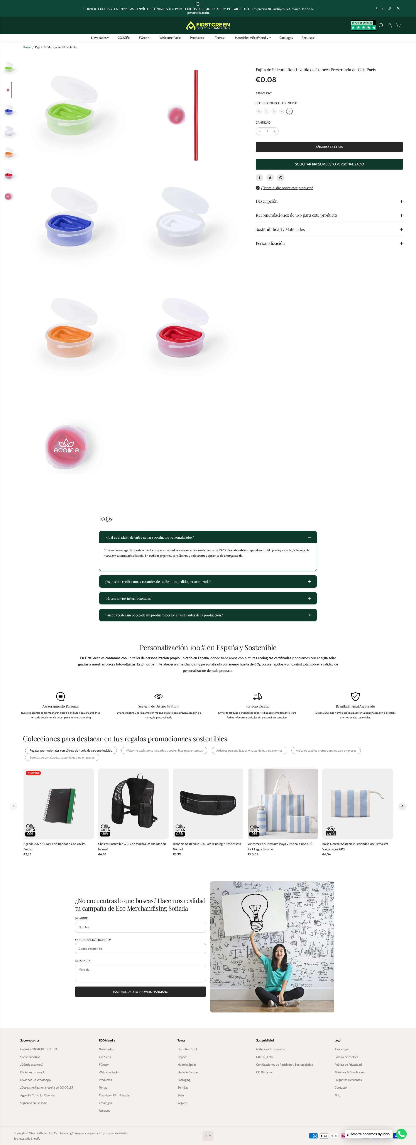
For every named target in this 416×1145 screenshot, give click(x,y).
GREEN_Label (265, 1057)
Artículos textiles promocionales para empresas (326, 750)
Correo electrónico (93, 939)
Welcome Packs (170, 38)
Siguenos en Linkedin (33, 1103)
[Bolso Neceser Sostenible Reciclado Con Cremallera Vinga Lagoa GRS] (357, 804)
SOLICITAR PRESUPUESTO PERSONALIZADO (329, 164)
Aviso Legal (342, 1049)
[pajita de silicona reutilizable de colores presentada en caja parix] (76, 112)
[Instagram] (389, 8)
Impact (182, 1057)
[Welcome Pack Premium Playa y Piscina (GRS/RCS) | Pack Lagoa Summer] (283, 804)
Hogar (27, 47)
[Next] (402, 806)
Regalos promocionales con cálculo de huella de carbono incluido (71, 750)
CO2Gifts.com (265, 1072)
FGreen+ (145, 38)
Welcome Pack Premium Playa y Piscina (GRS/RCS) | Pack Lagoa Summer (280, 846)
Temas (220, 38)
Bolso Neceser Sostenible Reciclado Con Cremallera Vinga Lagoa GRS (355, 846)
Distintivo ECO (187, 1049)
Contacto (341, 1087)
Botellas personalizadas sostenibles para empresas (62, 757)
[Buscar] (381, 25)
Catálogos (286, 38)
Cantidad (263, 122)
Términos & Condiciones (350, 1072)
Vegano (182, 1103)
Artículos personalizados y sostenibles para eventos (249, 750)
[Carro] (398, 25)
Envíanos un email (32, 1072)
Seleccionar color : (277, 103)
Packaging (184, 1080)
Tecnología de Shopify (27, 1138)
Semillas (183, 1087)
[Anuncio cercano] (398, 8)
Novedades (99, 38)
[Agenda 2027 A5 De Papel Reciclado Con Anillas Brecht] (59, 804)
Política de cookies (346, 1057)
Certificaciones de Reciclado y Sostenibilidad (284, 1065)
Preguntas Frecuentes (348, 1080)
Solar (181, 1095)
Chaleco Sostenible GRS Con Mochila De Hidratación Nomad (132, 846)
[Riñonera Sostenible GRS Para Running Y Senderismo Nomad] (208, 804)
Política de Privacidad (348, 1065)
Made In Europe (188, 1072)
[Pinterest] (280, 177)
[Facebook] (376, 8)
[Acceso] (390, 25)
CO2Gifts (124, 38)
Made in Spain (187, 1065)
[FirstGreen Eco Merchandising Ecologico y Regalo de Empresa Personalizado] (208, 25)
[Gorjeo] (270, 177)
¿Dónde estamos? (31, 1065)
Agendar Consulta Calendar (38, 1095)
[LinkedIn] (383, 8)
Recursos (308, 38)
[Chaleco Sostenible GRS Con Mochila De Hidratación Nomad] (133, 804)
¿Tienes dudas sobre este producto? (287, 188)
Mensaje (82, 961)
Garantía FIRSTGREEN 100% (38, 1049)
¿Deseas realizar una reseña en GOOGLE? (46, 1087)
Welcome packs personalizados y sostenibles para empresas (164, 750)
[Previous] (13, 806)
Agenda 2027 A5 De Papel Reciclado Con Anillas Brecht (55, 846)
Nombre (81, 918)
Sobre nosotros (30, 1057)
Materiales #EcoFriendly (252, 38)
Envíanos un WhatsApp (35, 1080)
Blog (337, 1095)
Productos (197, 38)
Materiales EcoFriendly (270, 1049)
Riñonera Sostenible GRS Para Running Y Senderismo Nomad (207, 846)
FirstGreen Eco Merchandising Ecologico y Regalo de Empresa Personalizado (81, 1133)
